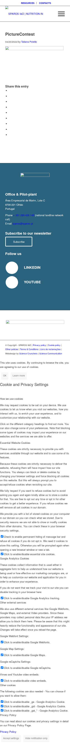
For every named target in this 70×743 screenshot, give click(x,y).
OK (4, 375)
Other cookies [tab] (8, 685)
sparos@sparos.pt (22, 223)
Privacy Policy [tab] (8, 715)
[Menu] (59, 14)
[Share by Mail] (10, 135)
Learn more (19, 375)
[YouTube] (12, 282)
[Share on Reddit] (10, 129)
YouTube (32, 281)
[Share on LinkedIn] (10, 112)
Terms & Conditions (29, 349)
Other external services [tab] (13, 602)
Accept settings (11, 738)
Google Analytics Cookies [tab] (14, 558)
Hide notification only (36, 738)
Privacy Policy (8, 731)
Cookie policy (54, 345)
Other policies (11, 349)
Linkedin (32, 267)
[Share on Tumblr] (10, 118)
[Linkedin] (12, 268)
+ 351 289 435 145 (23, 215)
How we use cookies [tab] (11, 399)
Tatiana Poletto (29, 41)
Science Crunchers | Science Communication (40, 353)
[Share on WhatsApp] (10, 101)
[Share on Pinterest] (10, 107)
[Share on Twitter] (10, 96)
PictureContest (20, 34)
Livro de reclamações (50, 349)
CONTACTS (45, 3)
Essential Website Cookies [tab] (15, 443)
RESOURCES (27, 3)
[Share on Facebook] (10, 90)
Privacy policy (39, 345)
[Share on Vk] (10, 124)
